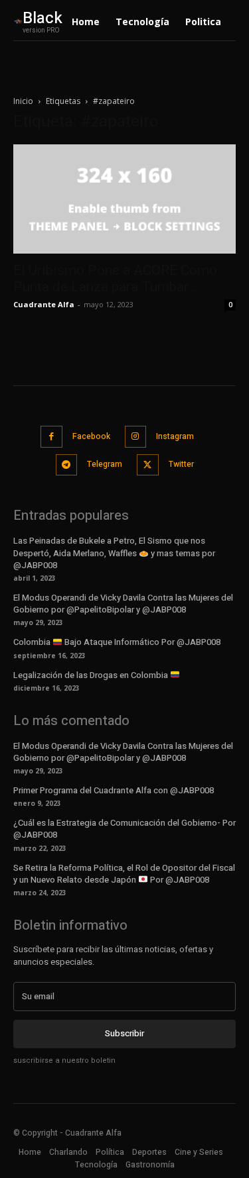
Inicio (23, 101)
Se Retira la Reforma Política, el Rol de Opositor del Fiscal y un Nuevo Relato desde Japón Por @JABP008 (124, 873)
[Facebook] (51, 437)
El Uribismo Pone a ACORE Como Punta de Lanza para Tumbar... (115, 278)
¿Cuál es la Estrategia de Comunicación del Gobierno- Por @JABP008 (124, 828)
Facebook (91, 436)
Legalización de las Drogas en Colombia (91, 675)
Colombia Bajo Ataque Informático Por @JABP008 (116, 642)
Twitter (181, 464)
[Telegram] (67, 465)
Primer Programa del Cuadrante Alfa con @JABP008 (113, 790)
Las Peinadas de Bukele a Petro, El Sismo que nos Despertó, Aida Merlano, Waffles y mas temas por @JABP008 (114, 552)
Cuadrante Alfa (43, 304)
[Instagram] (136, 437)
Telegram (104, 464)
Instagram (175, 436)
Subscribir (124, 1033)
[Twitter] (148, 465)
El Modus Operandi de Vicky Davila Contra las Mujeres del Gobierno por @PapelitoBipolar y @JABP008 (123, 603)
